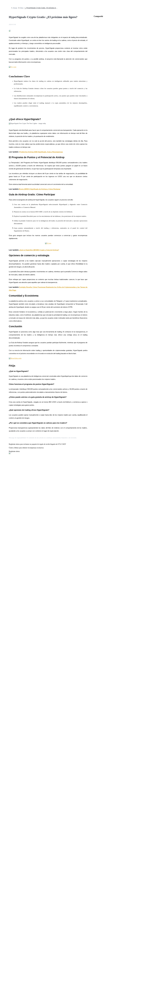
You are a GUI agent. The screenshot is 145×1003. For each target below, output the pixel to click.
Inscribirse (8, 605)
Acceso (3, 605)
